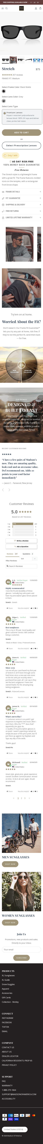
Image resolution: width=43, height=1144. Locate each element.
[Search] (8, 8)
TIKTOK (5, 1027)
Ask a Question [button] (22, 546)
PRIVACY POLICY (9, 1065)
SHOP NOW (10, 864)
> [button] (29, 798)
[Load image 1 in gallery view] (21, 33)
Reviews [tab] (10, 554)
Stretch (8, 602)
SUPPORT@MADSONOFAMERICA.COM (19, 1094)
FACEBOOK (7, 1022)
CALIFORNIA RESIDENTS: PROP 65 (17, 1060)
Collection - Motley (10, 1002)
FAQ (3, 1081)
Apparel (5, 988)
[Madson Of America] (21, 8)
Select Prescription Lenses (21, 145)
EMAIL (5, 1031)
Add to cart (21, 132)
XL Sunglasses (8, 975)
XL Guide (6, 980)
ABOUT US (7, 1051)
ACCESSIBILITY (8, 1098)
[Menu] (2, 8)
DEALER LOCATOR (10, 1056)
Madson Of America (14, 1136)
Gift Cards (6, 997)
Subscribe (21, 958)
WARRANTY (7, 1085)
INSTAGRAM (7, 1018)
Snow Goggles (8, 984)
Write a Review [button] (22, 541)
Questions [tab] (26, 554)
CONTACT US (8, 1047)
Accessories (7, 993)
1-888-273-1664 (9, 1090)
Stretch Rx (9, 747)
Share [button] (10, 608)
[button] (32, 608)
